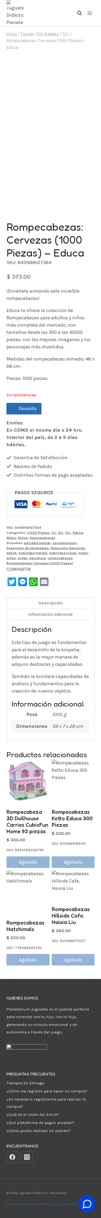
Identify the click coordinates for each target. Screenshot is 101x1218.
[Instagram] (27, 1157)
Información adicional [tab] (50, 614)
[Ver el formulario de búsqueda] (77, 13)
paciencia (37, 558)
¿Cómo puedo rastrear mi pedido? (38, 1130)
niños (11, 558)
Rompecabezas (42, 538)
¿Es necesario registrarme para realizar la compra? (46, 1103)
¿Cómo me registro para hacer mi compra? (46, 1091)
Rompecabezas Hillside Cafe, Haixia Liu (71, 915)
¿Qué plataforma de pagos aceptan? (40, 1122)
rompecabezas (60, 558)
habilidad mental (33, 553)
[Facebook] (12, 1157)
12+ (60, 533)
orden (22, 558)
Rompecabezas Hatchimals (25, 925)
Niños (23, 538)
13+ (68, 533)
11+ (53, 533)
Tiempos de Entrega (25, 1083)
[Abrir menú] (90, 13)
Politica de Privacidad (22, 1204)
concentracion (65, 543)
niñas (83, 553)
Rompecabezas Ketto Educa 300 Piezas (72, 818)
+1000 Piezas (38, 533)
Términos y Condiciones (60, 1204)
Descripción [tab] (51, 602)
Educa (78, 533)
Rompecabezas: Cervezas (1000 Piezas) (39, 563)
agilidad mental (37, 543)
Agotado (28, 862)
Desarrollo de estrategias (27, 548)
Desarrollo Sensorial (68, 548)
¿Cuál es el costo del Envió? (32, 1114)
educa (11, 553)
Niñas (11, 538)
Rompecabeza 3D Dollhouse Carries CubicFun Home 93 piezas (27, 822)
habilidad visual (62, 553)
